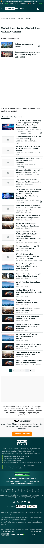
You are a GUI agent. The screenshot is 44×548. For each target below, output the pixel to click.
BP (40, 242)
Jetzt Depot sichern (22, 474)
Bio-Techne (20, 202)
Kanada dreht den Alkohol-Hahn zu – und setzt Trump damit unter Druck (27, 54)
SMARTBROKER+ (29, 466)
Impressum (4, 495)
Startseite (4, 18)
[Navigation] (2, 8)
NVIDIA (18, 143)
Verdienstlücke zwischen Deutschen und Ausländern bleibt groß (29, 292)
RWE (40, 260)
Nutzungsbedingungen (28, 497)
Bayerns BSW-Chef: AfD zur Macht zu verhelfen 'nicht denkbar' (27, 336)
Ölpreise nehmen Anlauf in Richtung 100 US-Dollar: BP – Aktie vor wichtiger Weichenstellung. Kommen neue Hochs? (28, 236)
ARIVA (8, 514)
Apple (35, 278)
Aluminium (37, 365)
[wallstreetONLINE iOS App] (21, 507)
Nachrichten (12, 18)
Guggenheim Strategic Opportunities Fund (24, 132)
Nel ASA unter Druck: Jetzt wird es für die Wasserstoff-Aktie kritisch (28, 148)
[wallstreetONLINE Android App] (32, 507)
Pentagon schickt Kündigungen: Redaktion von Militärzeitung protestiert (28, 326)
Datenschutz (26, 495)
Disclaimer (15, 495)
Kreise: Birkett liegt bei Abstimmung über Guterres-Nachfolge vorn (27, 266)
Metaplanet (20, 186)
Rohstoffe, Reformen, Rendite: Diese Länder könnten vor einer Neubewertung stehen (28, 208)
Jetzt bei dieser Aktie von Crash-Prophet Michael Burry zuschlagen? (29, 160)
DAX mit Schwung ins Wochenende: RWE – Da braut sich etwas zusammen (27, 256)
